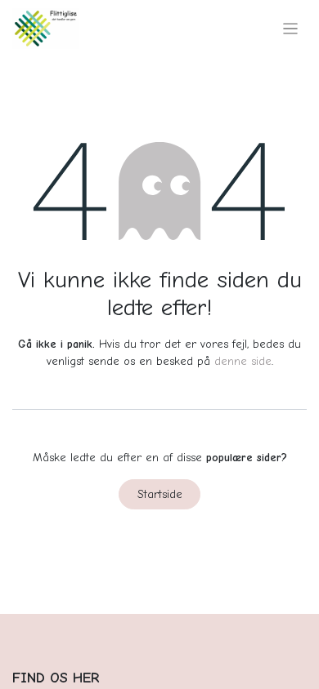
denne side (243, 361)
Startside (159, 494)
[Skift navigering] (291, 28)
